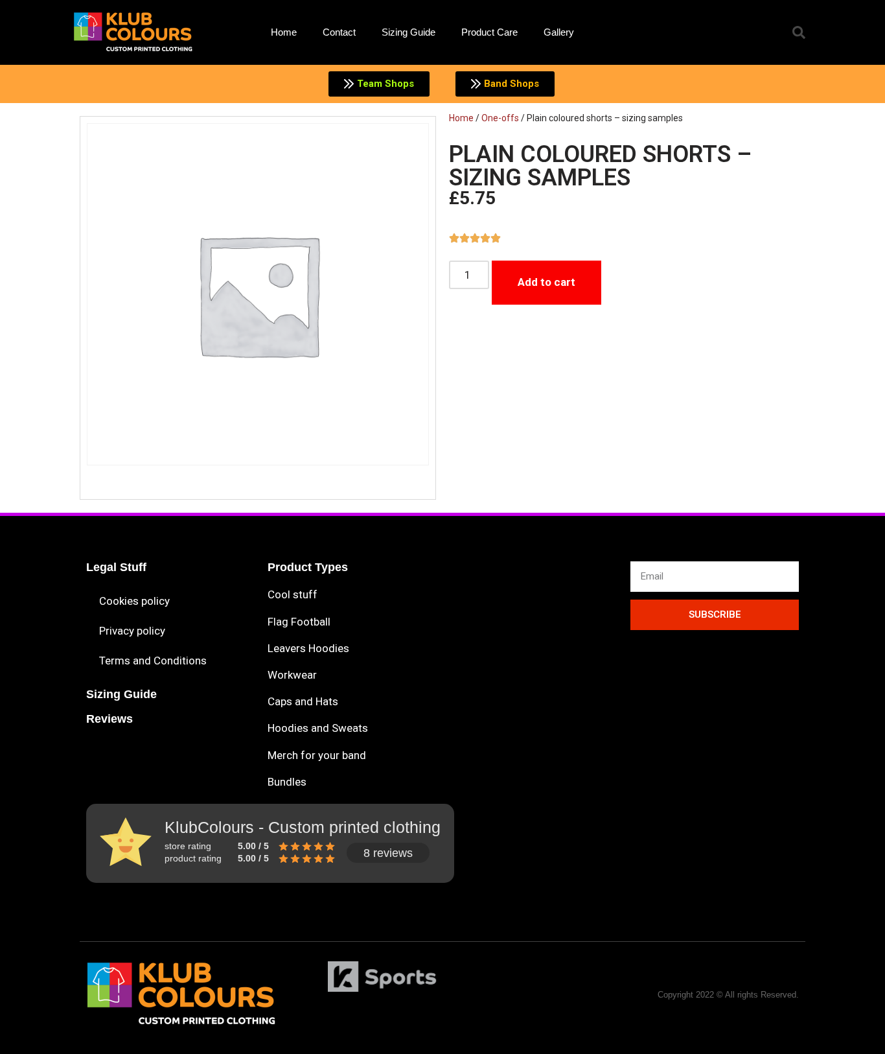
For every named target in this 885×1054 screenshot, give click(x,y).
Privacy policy (132, 630)
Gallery (559, 32)
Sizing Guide (408, 32)
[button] (799, 32)
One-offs (500, 118)
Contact (339, 32)
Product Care (489, 32)
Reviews (109, 718)
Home (284, 32)
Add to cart (546, 281)
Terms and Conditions (153, 660)
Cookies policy (134, 600)
